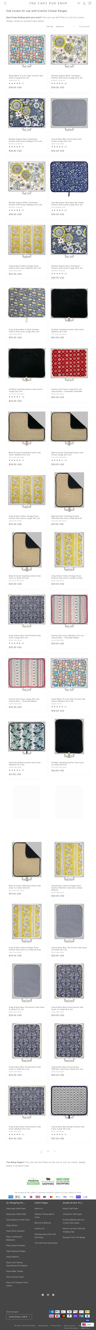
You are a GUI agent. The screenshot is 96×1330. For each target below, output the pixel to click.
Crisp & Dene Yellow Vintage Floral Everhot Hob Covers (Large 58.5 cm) (24, 517)
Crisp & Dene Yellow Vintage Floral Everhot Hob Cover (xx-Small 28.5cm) (25, 949)
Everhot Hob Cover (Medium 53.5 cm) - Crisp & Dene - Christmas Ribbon (68, 636)
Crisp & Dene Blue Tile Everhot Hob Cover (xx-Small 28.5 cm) (69, 949)
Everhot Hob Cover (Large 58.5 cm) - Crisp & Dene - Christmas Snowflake (67, 390)
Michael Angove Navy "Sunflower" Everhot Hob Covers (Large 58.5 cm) (67, 267)
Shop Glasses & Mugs (15, 1251)
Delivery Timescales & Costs (44, 1215)
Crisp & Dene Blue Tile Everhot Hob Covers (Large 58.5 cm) (66, 140)
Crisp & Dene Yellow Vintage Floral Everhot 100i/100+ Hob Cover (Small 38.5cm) (66, 888)
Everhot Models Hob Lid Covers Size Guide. (73, 1221)
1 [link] (41, 1151)
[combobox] (87, 1325)
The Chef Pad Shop (28, 1325)
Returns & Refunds (43, 1223)
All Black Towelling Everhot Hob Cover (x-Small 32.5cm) (26, 829)
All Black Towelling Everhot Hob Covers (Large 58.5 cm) (25, 390)
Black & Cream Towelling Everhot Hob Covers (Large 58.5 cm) (67, 454)
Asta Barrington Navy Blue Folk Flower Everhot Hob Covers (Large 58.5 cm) (67, 204)
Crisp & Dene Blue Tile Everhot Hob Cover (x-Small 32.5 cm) (27, 1008)
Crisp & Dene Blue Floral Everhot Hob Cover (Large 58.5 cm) (25, 636)
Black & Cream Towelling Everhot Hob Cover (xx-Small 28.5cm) (25, 887)
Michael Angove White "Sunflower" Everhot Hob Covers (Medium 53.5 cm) (25, 204)
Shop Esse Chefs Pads (16, 1214)
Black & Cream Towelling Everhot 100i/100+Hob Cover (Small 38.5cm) (66, 517)
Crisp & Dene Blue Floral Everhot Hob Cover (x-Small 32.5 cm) (25, 1068)
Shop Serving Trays (15, 1277)
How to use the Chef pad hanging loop (74, 1230)
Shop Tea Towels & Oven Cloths (17, 1284)
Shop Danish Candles (15, 1245)
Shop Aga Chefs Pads (16, 1208)
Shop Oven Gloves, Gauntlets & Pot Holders (16, 1264)
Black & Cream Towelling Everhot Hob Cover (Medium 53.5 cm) (25, 454)
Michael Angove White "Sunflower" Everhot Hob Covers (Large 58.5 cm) (67, 77)
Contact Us (39, 1228)
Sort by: (50, 26)
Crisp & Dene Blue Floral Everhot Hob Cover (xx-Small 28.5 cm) (67, 1008)
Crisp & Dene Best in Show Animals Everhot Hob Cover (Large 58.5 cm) (24, 330)
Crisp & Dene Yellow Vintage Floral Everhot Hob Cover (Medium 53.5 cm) (25, 267)
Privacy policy (56, 1325)
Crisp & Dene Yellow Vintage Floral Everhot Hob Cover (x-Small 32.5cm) (66, 577)
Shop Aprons (12, 1225)
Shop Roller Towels (14, 1271)
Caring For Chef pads (72, 1214)
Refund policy (43, 1325)
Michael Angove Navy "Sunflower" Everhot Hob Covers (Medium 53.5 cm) (25, 140)
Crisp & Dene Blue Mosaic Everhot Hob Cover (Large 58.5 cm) (67, 1128)
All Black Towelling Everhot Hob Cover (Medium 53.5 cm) (67, 330)
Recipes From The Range (74, 1237)
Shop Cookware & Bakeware (14, 1238)
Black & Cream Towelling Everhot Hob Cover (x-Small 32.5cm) (25, 577)
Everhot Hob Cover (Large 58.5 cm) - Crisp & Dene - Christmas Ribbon (25, 700)
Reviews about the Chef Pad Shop (45, 1235)
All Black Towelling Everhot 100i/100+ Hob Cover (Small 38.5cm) (67, 829)
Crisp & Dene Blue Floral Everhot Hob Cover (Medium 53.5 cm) (25, 1128)
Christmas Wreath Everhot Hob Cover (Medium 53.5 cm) (25, 764)
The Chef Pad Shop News (46, 1243)
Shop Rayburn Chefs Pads (18, 1220)
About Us (39, 1208)
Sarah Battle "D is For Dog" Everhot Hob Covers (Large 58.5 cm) (26, 77)
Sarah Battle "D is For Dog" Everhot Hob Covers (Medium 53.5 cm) (68, 700)
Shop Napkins (12, 1257)
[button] (5, 3)
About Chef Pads (70, 1208)
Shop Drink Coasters (15, 1231)
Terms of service (70, 1325)
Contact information (71, 1328)
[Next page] (55, 1151)
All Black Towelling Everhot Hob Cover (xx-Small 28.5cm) (67, 764)
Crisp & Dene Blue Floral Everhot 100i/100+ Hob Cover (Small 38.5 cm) (67, 1068)
